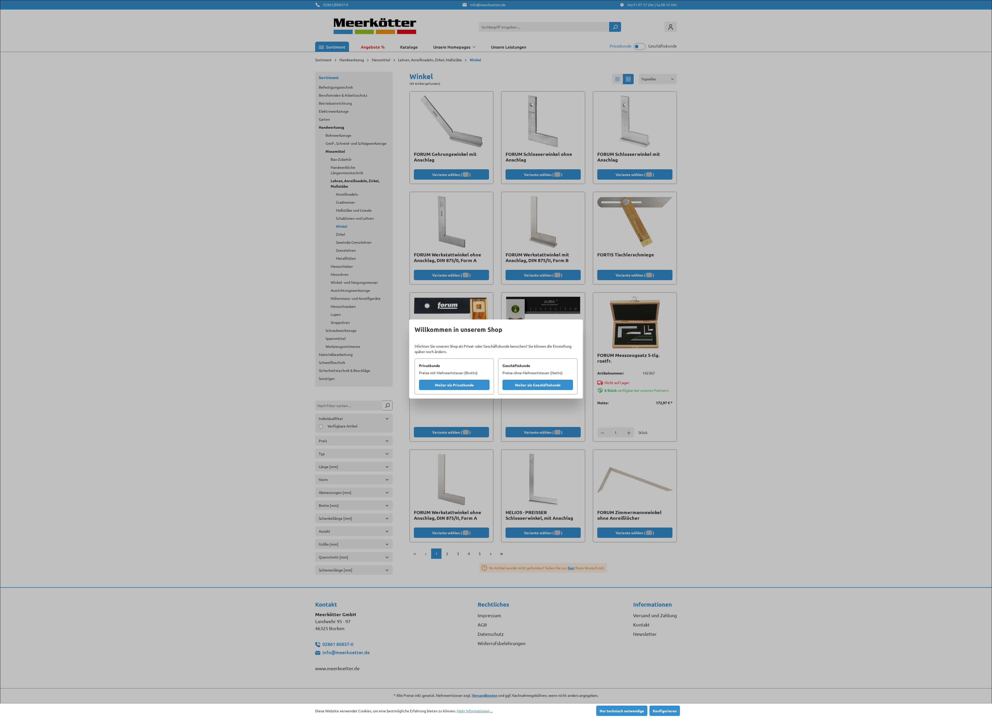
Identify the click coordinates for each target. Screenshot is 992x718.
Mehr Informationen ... (475, 710)
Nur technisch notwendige (622, 710)
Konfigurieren (665, 710)
